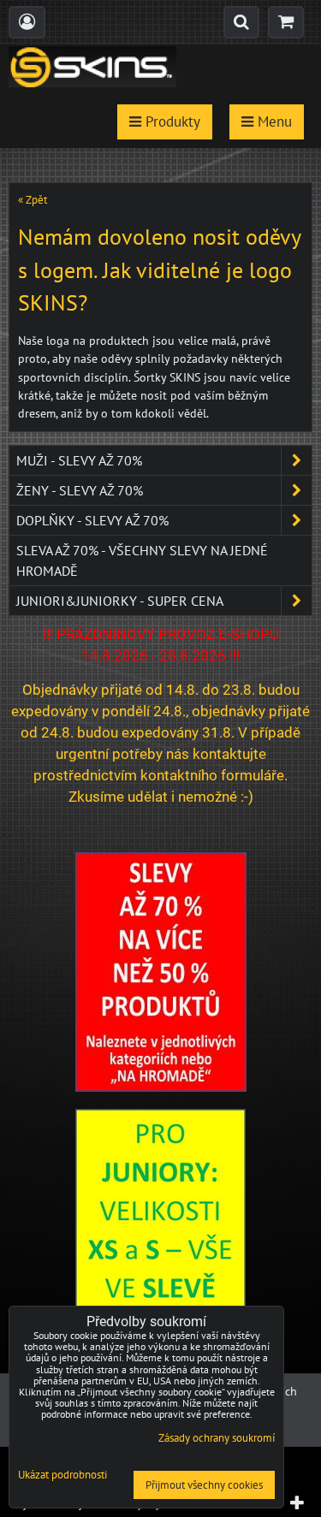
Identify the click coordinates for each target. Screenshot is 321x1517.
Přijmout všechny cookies (204, 1485)
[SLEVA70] (161, 1087)
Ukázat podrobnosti (62, 1475)
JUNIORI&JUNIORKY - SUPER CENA (119, 600)
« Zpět (32, 200)
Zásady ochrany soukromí (216, 1438)
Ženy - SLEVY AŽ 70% (79, 490)
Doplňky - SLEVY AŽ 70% (92, 520)
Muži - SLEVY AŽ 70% (79, 460)
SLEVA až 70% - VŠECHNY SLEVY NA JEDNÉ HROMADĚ (142, 560)
